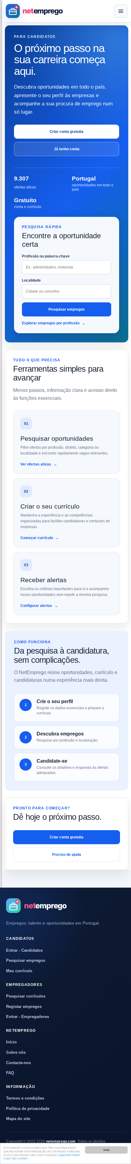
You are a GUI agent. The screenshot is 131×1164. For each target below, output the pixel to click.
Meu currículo (19, 971)
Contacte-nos (18, 1062)
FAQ (10, 1073)
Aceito (106, 1149)
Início (11, 1042)
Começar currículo (39, 538)
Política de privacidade (27, 1108)
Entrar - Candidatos (24, 950)
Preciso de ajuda (66, 854)
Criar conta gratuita (66, 132)
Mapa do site (18, 1118)
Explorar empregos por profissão (53, 323)
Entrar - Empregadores (27, 1016)
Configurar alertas (39, 606)
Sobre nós (16, 1052)
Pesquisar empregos (66, 309)
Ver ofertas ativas (38, 464)
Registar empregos (24, 1006)
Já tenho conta (67, 149)
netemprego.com (61, 1141)
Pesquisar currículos (25, 996)
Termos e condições (25, 1098)
